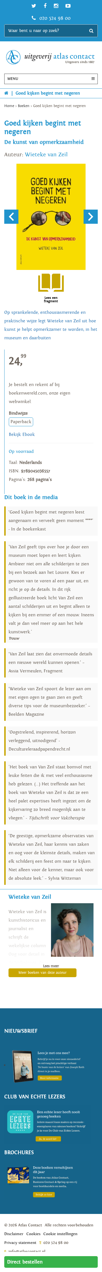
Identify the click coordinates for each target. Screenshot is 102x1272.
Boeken (23, 106)
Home (9, 106)
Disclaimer (14, 1234)
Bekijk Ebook (22, 434)
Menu (12, 79)
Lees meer (51, 966)
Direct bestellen (25, 1262)
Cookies (33, 1234)
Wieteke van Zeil (46, 154)
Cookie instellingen (60, 1234)
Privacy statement (20, 1243)
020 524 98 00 (54, 18)
